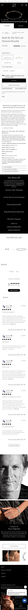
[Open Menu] (2, 5)
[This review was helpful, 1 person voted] (21, 330)
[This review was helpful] (21, 414)
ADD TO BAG (14, 80)
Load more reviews (14, 445)
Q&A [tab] (17, 271)
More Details (4, 45)
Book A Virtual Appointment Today (16, 1)
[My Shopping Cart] (26, 5)
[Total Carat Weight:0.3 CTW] (14, 15)
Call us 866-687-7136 (20, 88)
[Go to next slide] (13, 249)
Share (3, 96)
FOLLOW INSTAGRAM (14, 546)
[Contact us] (19, 5)
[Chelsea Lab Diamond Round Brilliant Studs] (7, 249)
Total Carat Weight (7, 66)
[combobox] (16, 602)
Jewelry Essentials (7, 33)
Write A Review (14, 290)
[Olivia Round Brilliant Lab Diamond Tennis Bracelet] (21, 249)
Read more (13, 324)
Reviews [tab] (11, 271)
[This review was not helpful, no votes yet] (24, 330)
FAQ (16, 125)
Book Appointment (7, 88)
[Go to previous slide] (1, 249)
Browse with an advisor (14, 85)
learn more (14, 495)
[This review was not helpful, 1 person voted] (24, 384)
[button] (14, 555)
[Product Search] (22, 5)
